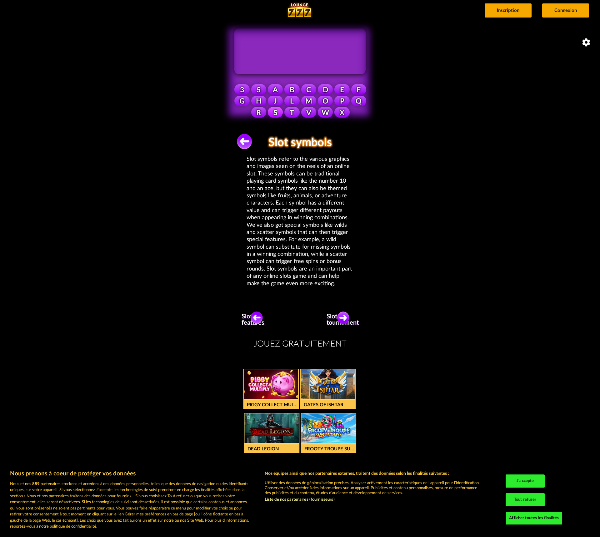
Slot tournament (345, 319)
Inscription (508, 10)
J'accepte (525, 481)
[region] (300, 500)
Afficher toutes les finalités (534, 518)
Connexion (565, 10)
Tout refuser (525, 500)
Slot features (254, 319)
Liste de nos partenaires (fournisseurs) (300, 500)
